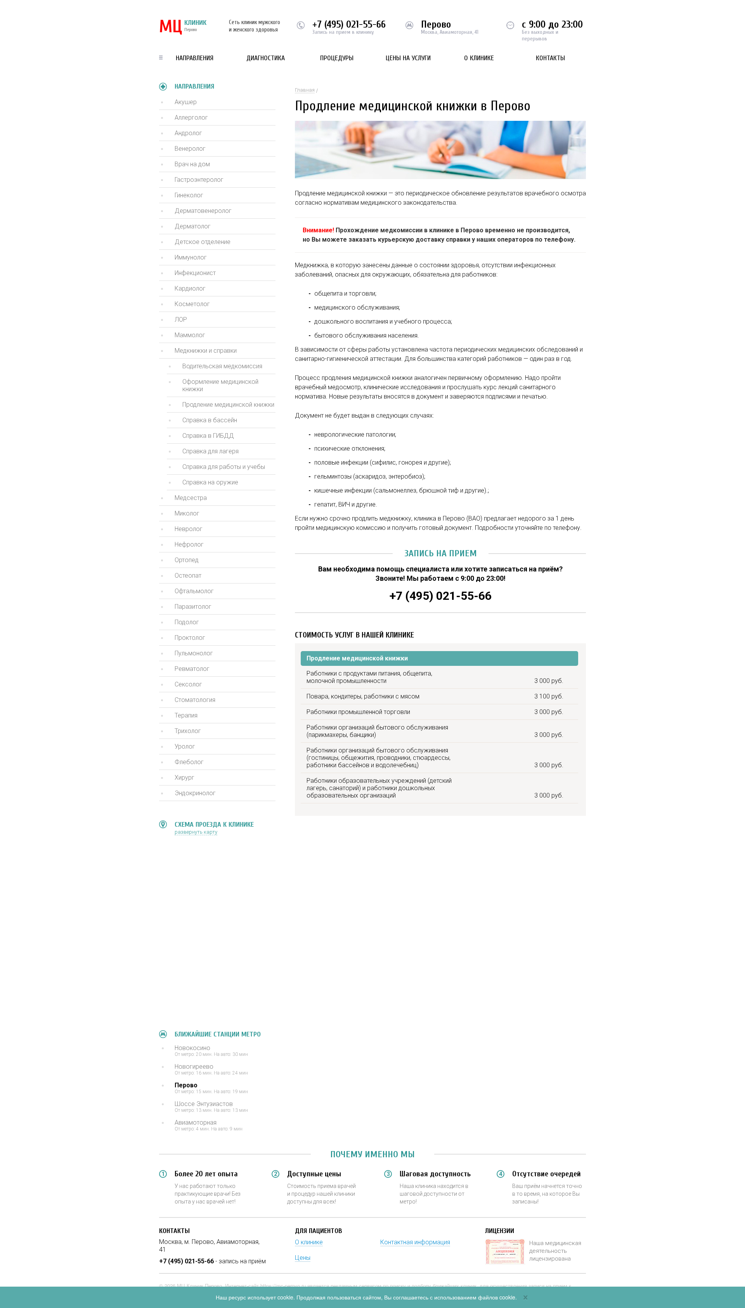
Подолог (187, 622)
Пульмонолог (194, 653)
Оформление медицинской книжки (220, 385)
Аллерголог (191, 117)
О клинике (479, 58)
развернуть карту (196, 832)
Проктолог (190, 637)
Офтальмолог (194, 591)
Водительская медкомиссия (222, 366)
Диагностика (265, 58)
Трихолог (188, 731)
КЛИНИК (182, 27)
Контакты (550, 58)
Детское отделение (202, 242)
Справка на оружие (210, 482)
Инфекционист (195, 273)
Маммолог (190, 335)
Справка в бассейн (209, 420)
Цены (302, 1257)
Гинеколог (189, 195)
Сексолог (188, 684)
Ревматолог (192, 668)
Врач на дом (192, 164)
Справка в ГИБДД (208, 435)
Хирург (184, 777)
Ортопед (187, 560)
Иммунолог (191, 257)
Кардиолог (190, 288)
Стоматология (195, 700)
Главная (305, 90)
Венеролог (190, 148)
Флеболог (189, 762)
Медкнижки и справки (206, 350)
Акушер (186, 102)
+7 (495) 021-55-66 (349, 24)
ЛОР (181, 319)
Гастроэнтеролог (199, 179)
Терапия (186, 715)
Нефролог (189, 544)
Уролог (185, 746)
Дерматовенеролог (203, 210)
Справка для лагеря (210, 451)
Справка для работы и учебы (223, 466)
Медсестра (191, 498)
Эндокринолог (195, 793)
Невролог (189, 529)
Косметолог (192, 304)
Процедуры (336, 58)
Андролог (188, 133)
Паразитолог (193, 606)
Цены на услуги (408, 58)
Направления (194, 58)
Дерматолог (193, 226)
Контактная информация (415, 1242)
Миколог (187, 513)
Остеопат (188, 575)
